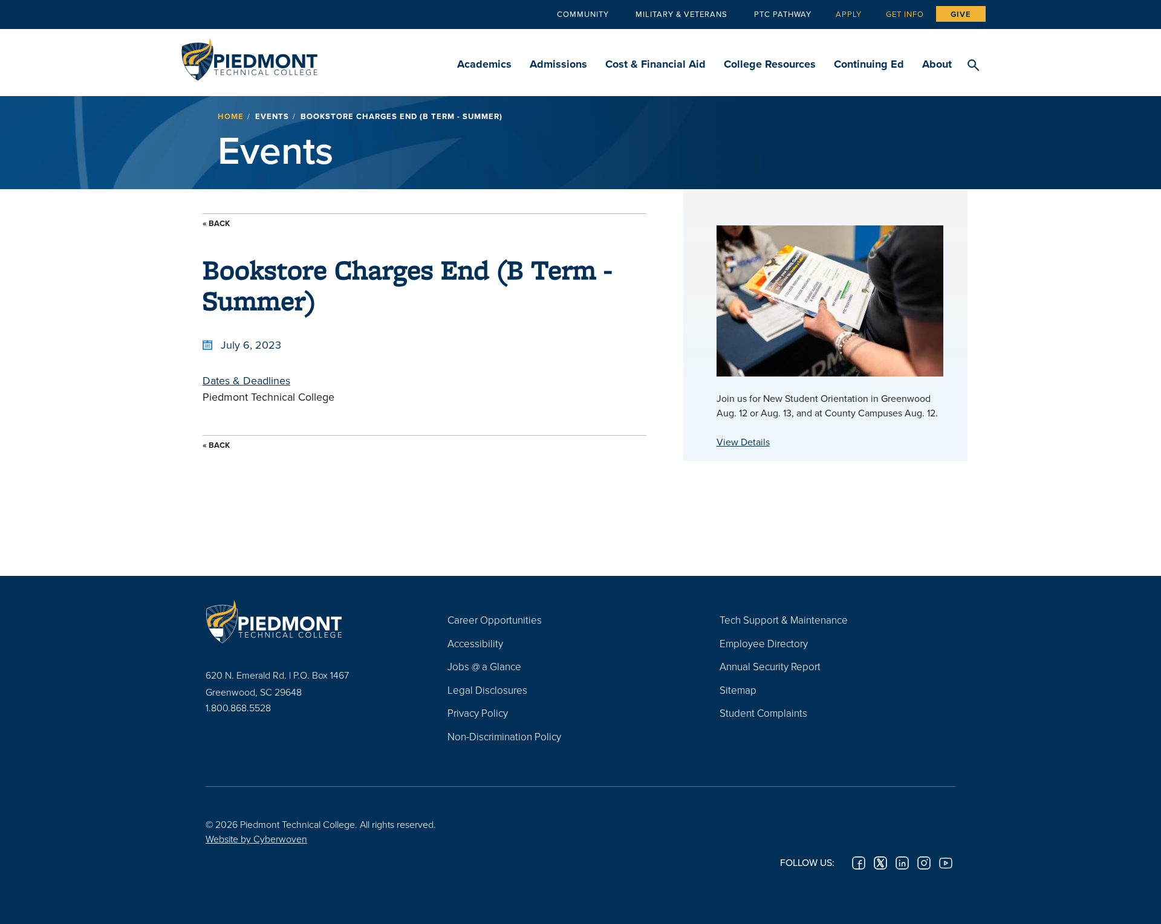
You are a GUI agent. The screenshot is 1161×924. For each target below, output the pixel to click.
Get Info (905, 13)
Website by (256, 838)
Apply (849, 13)
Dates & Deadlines (246, 380)
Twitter (880, 863)
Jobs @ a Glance (484, 666)
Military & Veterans (681, 13)
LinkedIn (902, 863)
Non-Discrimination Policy (504, 736)
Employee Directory (764, 643)
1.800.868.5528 (238, 707)
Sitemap (738, 690)
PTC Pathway (782, 13)
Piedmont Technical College (249, 56)
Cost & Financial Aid (655, 64)
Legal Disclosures (487, 690)
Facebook (858, 863)
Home (231, 116)
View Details (743, 441)
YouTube (945, 863)
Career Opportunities (494, 620)
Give (961, 14)
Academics (484, 64)
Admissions (558, 64)
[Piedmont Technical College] (308, 621)
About (937, 64)
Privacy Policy (477, 713)
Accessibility (475, 643)
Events (272, 116)
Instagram (924, 863)
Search (973, 66)
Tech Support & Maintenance (784, 620)
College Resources (770, 64)
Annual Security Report (770, 666)
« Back (216, 223)
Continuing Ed (869, 64)
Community (583, 13)
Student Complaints (763, 713)
